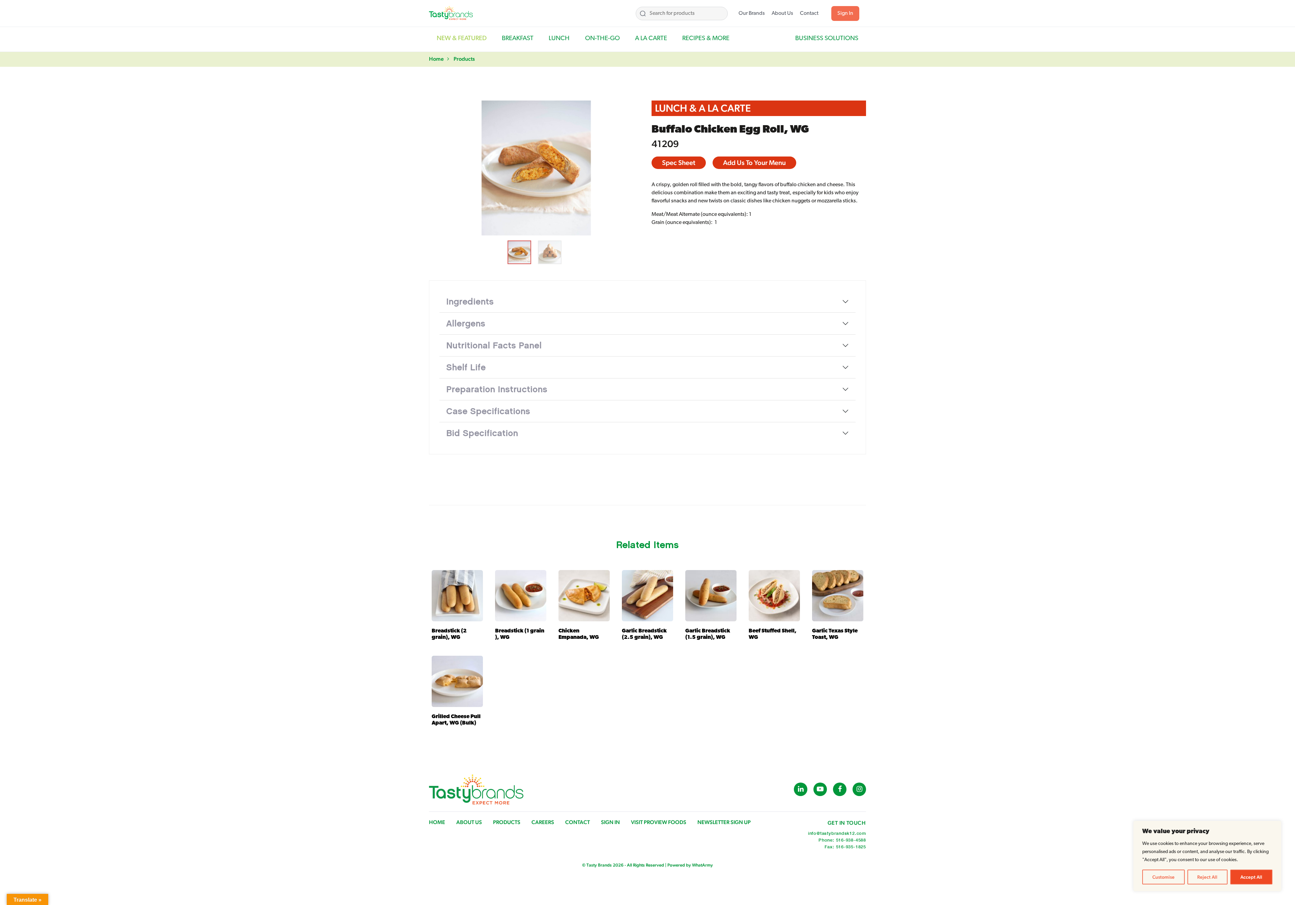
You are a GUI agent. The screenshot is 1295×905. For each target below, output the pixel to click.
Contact (809, 13)
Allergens (465, 323)
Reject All (1207, 877)
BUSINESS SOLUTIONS (826, 38)
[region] (1207, 856)
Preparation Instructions (496, 389)
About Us (782, 13)
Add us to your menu (754, 163)
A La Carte (651, 38)
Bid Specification (482, 433)
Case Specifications (488, 411)
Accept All (1251, 877)
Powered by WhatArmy (690, 865)
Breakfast (518, 38)
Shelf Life (466, 367)
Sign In (845, 13)
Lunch (559, 38)
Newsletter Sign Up (724, 822)
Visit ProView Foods (658, 822)
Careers (542, 822)
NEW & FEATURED (462, 38)
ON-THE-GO (602, 38)
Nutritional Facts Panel (494, 345)
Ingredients (470, 301)
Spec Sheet (678, 163)
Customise (1163, 877)
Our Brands (752, 13)
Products (464, 59)
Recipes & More (705, 38)
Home (436, 59)
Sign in (610, 822)
